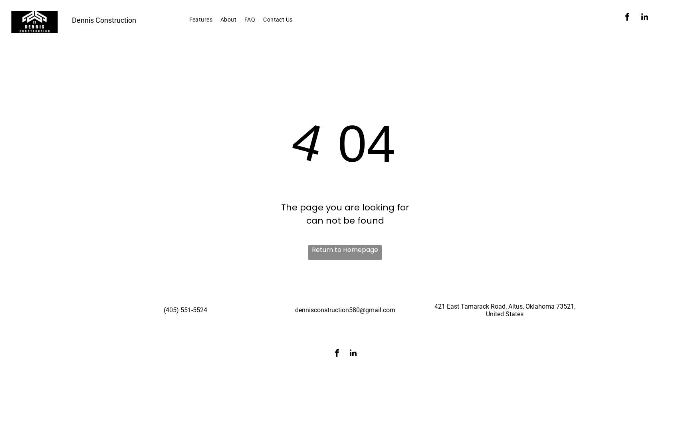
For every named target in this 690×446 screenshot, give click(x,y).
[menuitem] (200, 20)
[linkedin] (645, 18)
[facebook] (627, 18)
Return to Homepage (345, 249)
